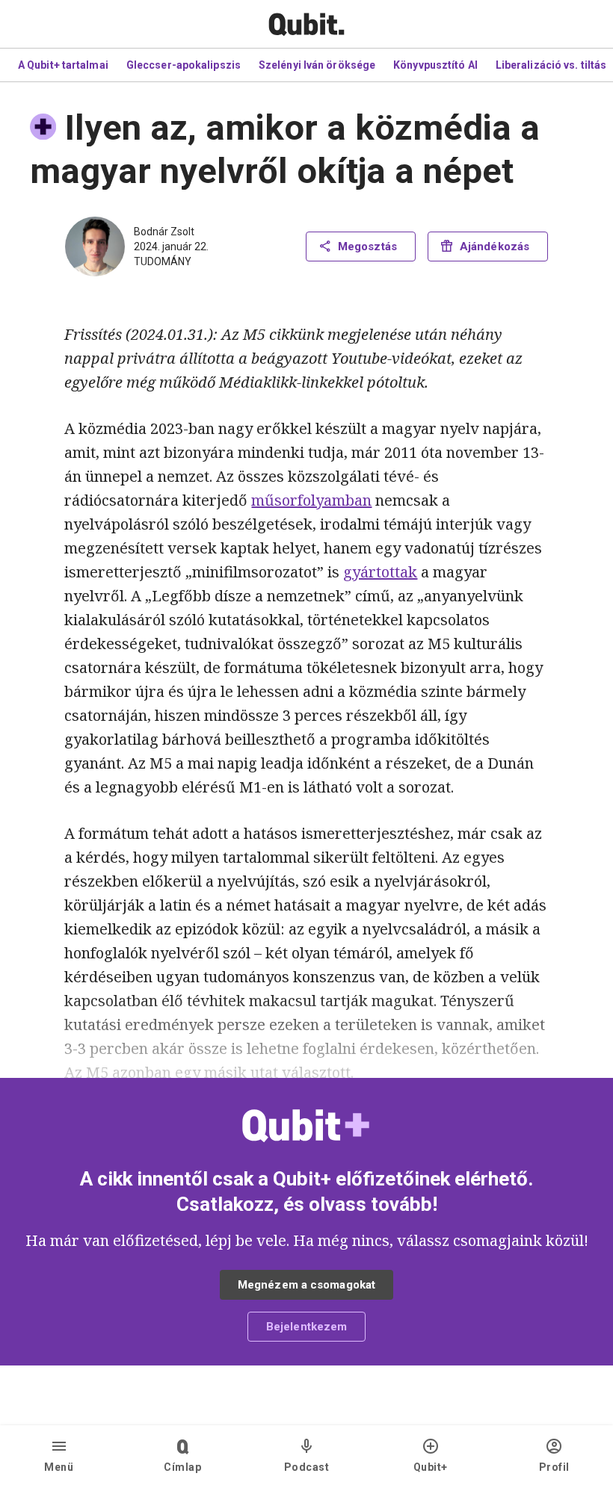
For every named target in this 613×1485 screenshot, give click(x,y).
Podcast (307, 1467)
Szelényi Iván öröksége (317, 65)
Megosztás (367, 246)
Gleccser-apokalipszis (183, 65)
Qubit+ (430, 1467)
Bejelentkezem (306, 1326)
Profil (554, 1467)
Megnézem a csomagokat (306, 1285)
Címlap (182, 1467)
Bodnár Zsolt (164, 232)
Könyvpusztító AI (435, 65)
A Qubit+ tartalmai (63, 65)
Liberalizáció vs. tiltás (551, 65)
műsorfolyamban (311, 500)
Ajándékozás (494, 246)
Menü (58, 1467)
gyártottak (380, 572)
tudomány (162, 261)
